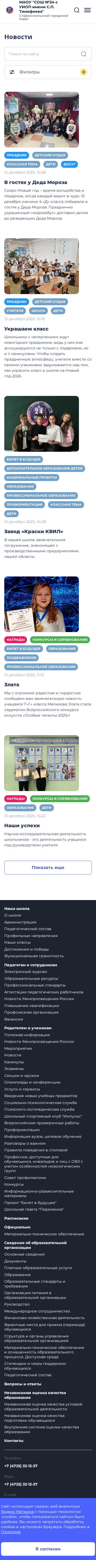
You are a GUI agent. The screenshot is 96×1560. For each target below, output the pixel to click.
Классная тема (22, 164)
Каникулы (14, 1062)
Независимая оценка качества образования (35, 1395)
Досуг (69, 164)
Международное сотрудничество (37, 1311)
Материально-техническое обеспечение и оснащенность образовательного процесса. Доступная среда (44, 1352)
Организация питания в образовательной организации (35, 1295)
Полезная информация (27, 1034)
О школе (12, 915)
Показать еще (48, 867)
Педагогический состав (27, 928)
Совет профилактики (25, 1177)
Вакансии (13, 1019)
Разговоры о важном (25, 1143)
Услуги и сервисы (22, 1089)
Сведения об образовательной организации (35, 1245)
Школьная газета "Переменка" (34, 1209)
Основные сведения (24, 1254)
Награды (16, 640)
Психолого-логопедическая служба (39, 1109)
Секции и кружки (21, 1075)
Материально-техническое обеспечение (44, 1234)
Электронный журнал (25, 971)
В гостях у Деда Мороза (35, 182)
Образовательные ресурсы (31, 978)
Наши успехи (22, 826)
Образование (20, 486)
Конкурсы (14, 1184)
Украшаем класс (26, 329)
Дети (50, 164)
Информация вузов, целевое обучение (43, 1136)
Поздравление (21, 658)
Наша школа (16, 908)
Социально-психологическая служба (40, 1102)
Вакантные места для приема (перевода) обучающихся (44, 1327)
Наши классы (17, 942)
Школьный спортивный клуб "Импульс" (43, 1116)
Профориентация (24, 505)
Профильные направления (31, 935)
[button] (77, 10)
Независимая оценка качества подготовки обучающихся (34, 1418)
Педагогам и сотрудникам (30, 965)
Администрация (20, 922)
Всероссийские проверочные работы (41, 1122)
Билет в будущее (24, 459)
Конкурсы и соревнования (60, 640)
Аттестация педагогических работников (43, 992)
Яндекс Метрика (17, 1511)
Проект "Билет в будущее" (30, 1202)
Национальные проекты (32, 477)
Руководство (17, 1304)
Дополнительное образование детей (45, 468)
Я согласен (48, 1548)
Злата (11, 685)
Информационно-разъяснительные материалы (39, 1193)
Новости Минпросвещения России (39, 998)
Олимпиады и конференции (32, 1082)
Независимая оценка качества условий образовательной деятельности (43, 1406)
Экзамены (14, 1068)
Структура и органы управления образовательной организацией (36, 1338)
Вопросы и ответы (22, 1384)
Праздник (17, 155)
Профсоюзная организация (31, 1012)
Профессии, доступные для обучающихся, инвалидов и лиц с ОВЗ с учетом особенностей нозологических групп (43, 1164)
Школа (38, 311)
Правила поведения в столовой (36, 1150)
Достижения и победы (26, 949)
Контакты (13, 1440)
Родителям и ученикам (27, 1028)
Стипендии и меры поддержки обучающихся (35, 1366)
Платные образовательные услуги (38, 1267)
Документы (15, 1261)
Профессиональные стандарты (35, 985)
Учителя (15, 311)
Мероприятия (18, 1048)
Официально (17, 1227)
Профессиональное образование (41, 495)
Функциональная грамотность (34, 955)
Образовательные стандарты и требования (34, 1284)
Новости (12, 1055)
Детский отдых (50, 155)
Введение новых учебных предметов (40, 1095)
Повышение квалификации (31, 1005)
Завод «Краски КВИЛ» (33, 531)
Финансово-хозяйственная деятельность (44, 1317)
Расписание (16, 1218)
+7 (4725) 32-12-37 (21, 1465)
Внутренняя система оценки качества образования (41, 1429)
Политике (11, 1531)
